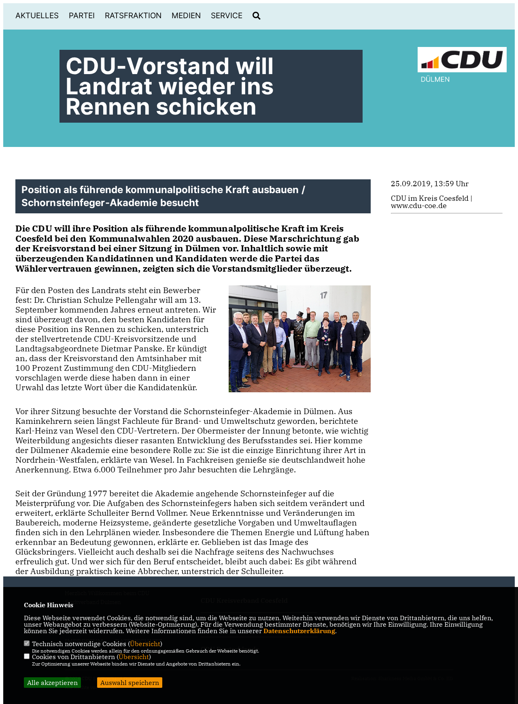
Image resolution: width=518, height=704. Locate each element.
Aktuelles (37, 15)
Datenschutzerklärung (299, 631)
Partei (82, 15)
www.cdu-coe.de (419, 205)
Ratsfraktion (133, 15)
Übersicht (145, 644)
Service (226, 15)
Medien (186, 15)
